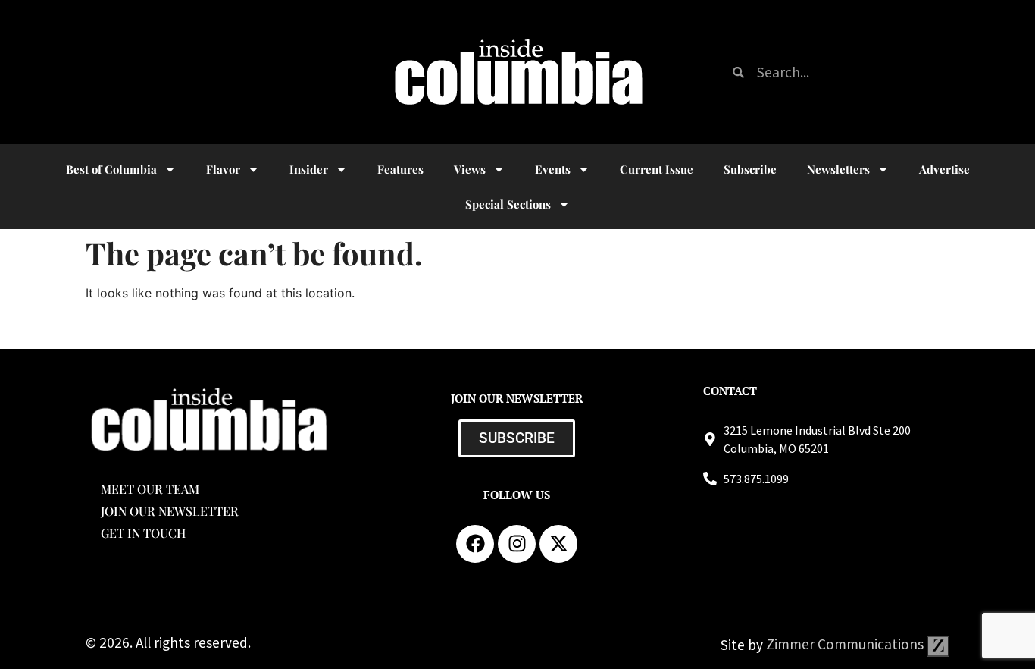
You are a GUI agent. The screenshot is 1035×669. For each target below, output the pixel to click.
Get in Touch (143, 533)
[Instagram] (517, 544)
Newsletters (838, 169)
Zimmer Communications (846, 644)
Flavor (223, 169)
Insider (308, 169)
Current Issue (656, 169)
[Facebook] (475, 544)
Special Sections (508, 204)
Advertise (944, 169)
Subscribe (750, 169)
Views (470, 169)
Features (400, 169)
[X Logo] (558, 544)
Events (553, 169)
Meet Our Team (150, 489)
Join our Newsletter (170, 511)
